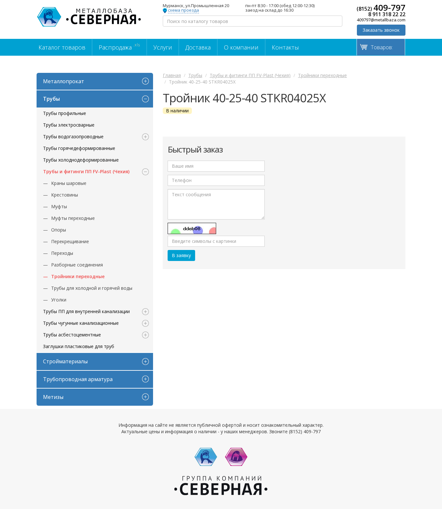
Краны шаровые (68, 183)
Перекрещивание (70, 241)
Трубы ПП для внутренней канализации (86, 311)
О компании (241, 47)
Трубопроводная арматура (78, 379)
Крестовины (64, 195)
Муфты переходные (73, 218)
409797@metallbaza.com (381, 20)
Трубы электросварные (68, 125)
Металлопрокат (63, 81)
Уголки (58, 300)
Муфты (59, 206)
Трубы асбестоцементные (72, 335)
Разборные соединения (77, 265)
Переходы (62, 253)
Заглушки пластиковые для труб (78, 346)
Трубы (51, 98)
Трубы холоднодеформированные (81, 160)
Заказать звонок (381, 30)
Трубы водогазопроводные (73, 136)
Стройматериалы (65, 361)
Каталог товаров (62, 47)
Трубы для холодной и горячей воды (91, 288)
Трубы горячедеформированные (79, 148)
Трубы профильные (64, 113)
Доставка (198, 47)
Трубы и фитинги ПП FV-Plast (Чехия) (86, 171)
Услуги (162, 47)
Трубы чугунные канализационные (81, 323)
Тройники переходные (78, 276)
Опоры (58, 230)
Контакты (285, 47)
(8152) (381, 7)
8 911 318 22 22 (386, 14)
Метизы (53, 397)
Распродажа (119, 46)
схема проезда (183, 10)
